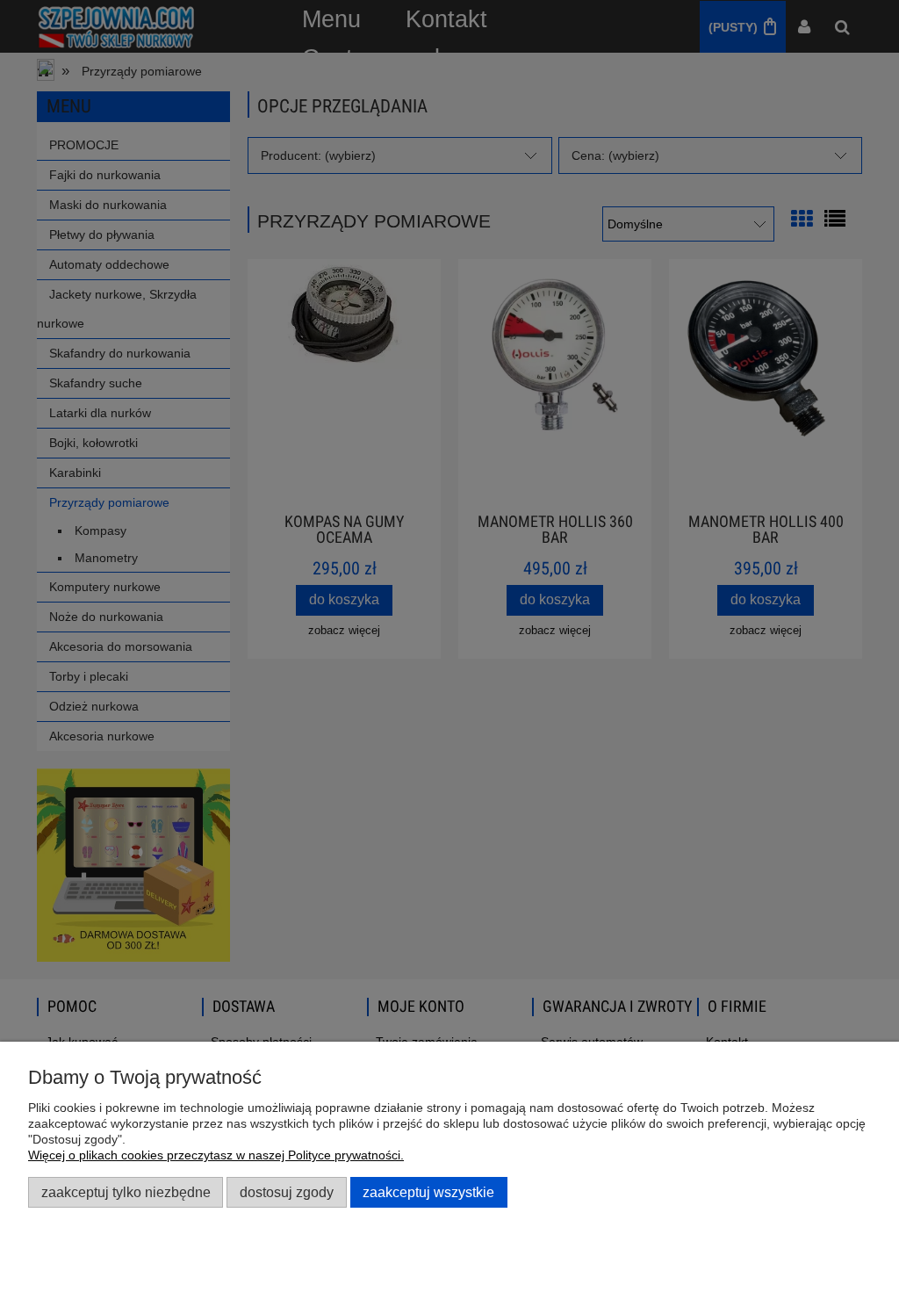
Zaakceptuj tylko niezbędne (126, 1192)
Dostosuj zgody (287, 1192)
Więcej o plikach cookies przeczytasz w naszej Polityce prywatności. (216, 1155)
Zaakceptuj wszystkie (428, 1192)
